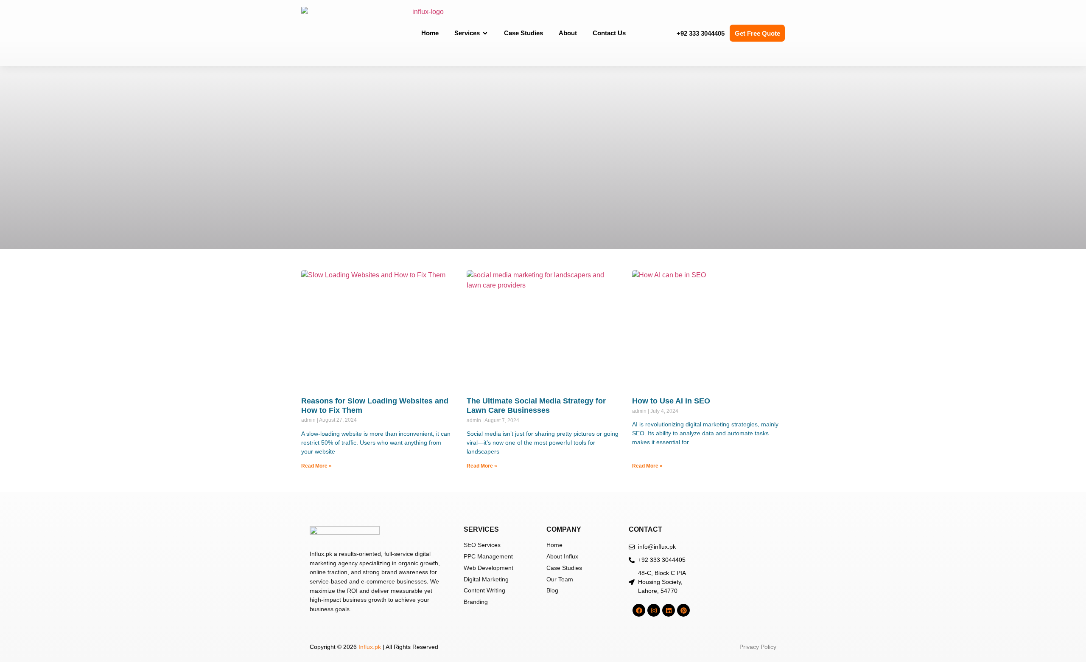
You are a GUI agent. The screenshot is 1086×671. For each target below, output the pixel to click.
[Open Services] (485, 33)
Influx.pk (369, 646)
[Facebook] (639, 610)
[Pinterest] (683, 610)
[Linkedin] (668, 610)
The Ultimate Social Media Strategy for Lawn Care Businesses (536, 405)
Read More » (316, 466)
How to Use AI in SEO (671, 401)
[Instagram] (653, 610)
